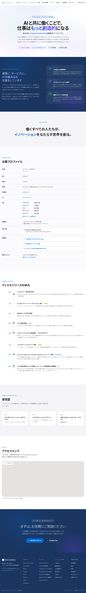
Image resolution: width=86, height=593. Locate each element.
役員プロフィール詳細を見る (29, 216)
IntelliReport (26, 583)
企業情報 (64, 2)
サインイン (71, 2)
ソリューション (32, 2)
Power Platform (43, 580)
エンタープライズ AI (43, 563)
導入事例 (57, 571)
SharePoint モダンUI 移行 (45, 571)
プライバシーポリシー (68, 590)
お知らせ (58, 2)
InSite (24, 580)
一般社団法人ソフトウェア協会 (32, 244)
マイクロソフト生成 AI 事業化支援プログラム (36, 248)
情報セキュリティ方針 (79, 590)
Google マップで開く (18, 498)
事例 (39, 2)
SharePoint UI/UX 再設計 (45, 577)
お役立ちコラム (58, 577)
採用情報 (73, 571)
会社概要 (73, 563)
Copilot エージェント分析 (45, 568)
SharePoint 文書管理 (44, 574)
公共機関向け (58, 568)
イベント (52, 2)
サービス (25, 2)
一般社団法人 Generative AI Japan (34, 239)
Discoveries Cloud (28, 563)
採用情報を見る (53, 540)
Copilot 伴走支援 (43, 566)
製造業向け (58, 566)
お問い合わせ (74, 577)
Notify (24, 568)
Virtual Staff (26, 566)
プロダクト (18, 2)
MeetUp (25, 577)
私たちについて (74, 574)
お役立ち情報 (45, 2)
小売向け (57, 563)
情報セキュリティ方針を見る (29, 257)
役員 (72, 568)
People (25, 571)
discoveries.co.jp (27, 197)
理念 (72, 566)
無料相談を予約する (35, 540)
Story (24, 574)
